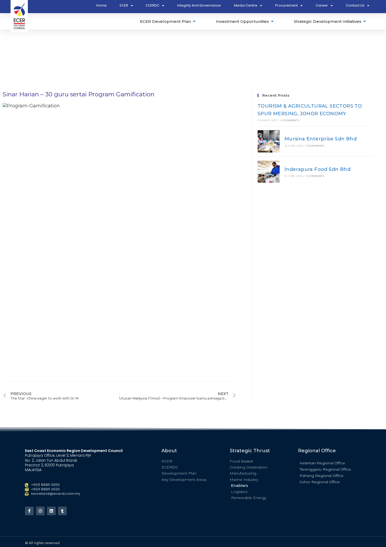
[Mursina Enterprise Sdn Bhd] (269, 141)
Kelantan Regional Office (322, 463)
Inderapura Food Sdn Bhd (317, 169)
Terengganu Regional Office (325, 469)
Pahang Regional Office (321, 475)
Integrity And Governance (199, 5)
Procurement (286, 5)
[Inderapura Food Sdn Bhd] (269, 172)
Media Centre (245, 5)
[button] (329, 462)
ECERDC (152, 5)
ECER (124, 5)
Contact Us (355, 5)
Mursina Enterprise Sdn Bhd (320, 139)
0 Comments (290, 120)
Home (101, 5)
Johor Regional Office (320, 482)
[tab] (168, 21)
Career (322, 5)
